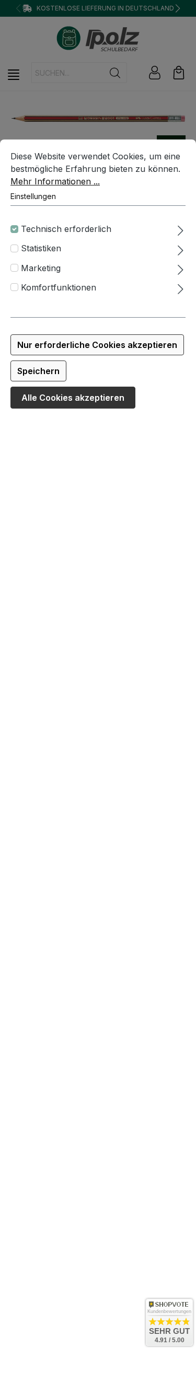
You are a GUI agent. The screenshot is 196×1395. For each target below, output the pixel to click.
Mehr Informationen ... (55, 181)
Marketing (41, 268)
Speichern (38, 371)
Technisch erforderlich (66, 229)
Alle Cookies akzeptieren (72, 397)
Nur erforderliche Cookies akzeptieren (97, 345)
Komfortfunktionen (58, 287)
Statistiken (41, 248)
